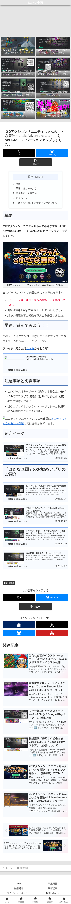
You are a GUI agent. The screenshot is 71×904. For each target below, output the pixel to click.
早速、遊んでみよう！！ (28, 188)
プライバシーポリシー (18, 893)
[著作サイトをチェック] (19, 624)
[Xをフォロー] (52, 624)
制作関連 (10, 583)
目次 (31, 176)
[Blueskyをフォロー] (19, 633)
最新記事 (52, 888)
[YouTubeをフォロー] (52, 633)
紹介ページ (21, 198)
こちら (30, 348)
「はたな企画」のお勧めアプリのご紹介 (36, 202)
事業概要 (52, 883)
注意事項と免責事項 (26, 193)
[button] (35, 162)
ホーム (18, 883)
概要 (18, 183)
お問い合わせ (53, 893)
